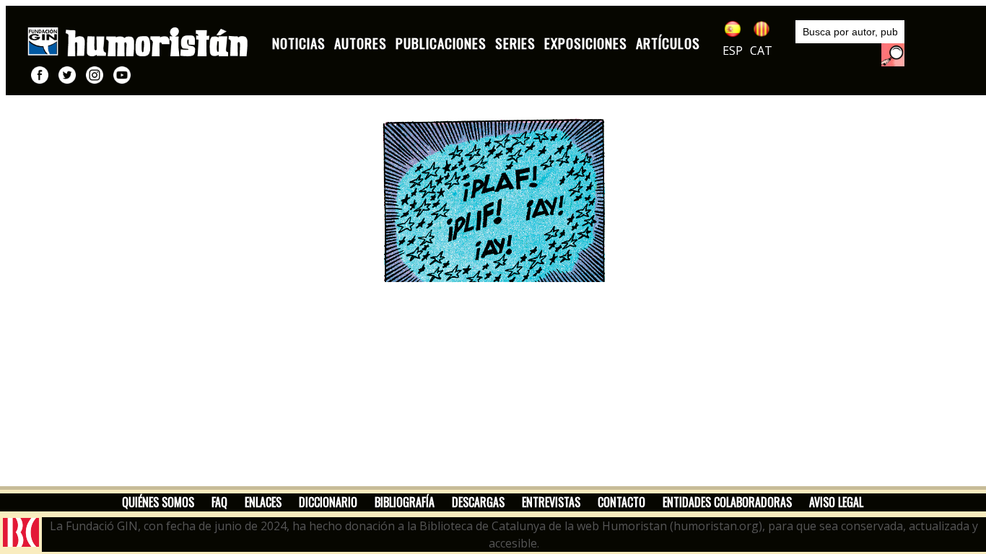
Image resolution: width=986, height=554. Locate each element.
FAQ (219, 502)
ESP (733, 50)
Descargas (478, 502)
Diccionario (328, 502)
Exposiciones (585, 42)
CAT (761, 50)
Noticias (299, 42)
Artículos (668, 42)
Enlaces (263, 502)
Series (515, 42)
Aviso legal (836, 502)
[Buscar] (892, 54)
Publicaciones (441, 42)
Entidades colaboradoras (727, 502)
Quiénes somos (158, 502)
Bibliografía (405, 502)
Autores (360, 42)
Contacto (621, 502)
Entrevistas (551, 502)
